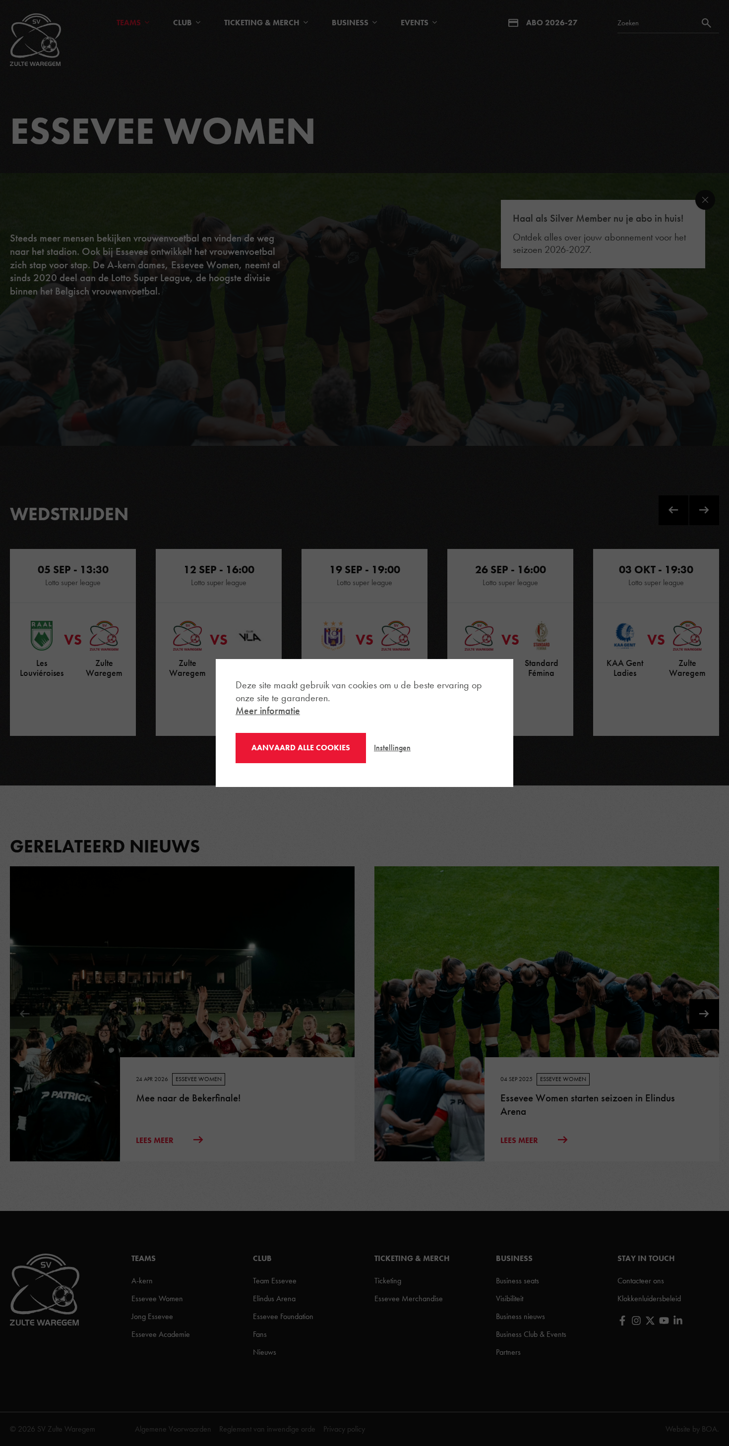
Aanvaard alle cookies (300, 747)
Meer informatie (268, 711)
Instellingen (392, 747)
